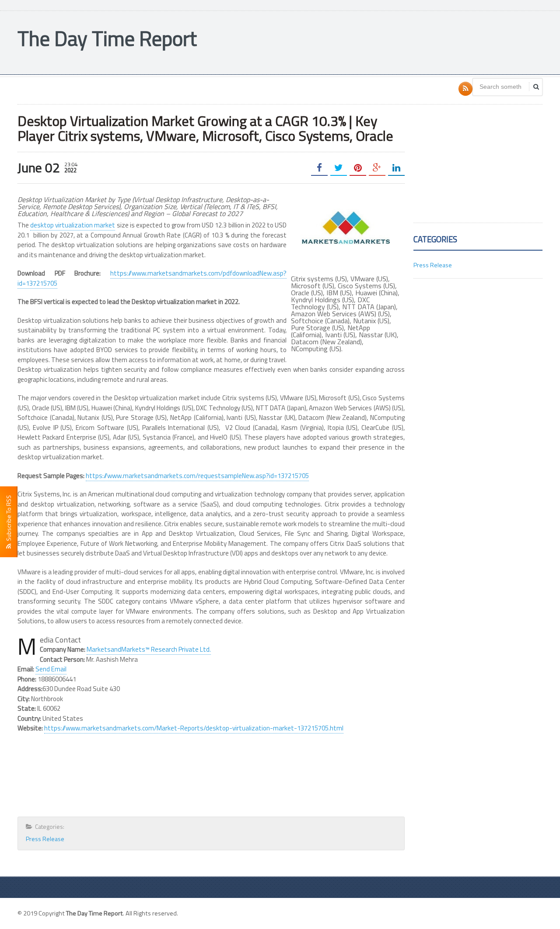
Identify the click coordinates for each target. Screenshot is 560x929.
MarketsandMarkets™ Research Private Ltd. (149, 649)
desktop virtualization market (72, 225)
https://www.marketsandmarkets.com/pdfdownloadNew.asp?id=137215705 (152, 278)
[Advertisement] (383, 41)
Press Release (45, 838)
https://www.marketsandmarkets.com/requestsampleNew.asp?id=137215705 (197, 476)
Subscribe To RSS (8, 519)
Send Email (50, 669)
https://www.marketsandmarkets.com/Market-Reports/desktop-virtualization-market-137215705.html (193, 728)
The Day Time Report (107, 38)
